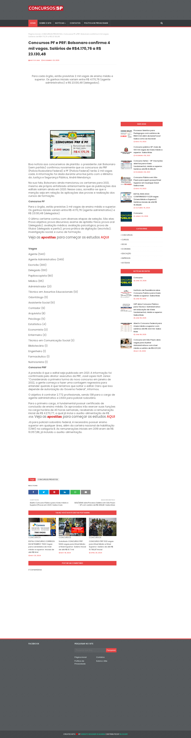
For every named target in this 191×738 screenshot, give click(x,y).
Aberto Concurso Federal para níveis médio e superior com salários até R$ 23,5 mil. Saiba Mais (148, 327)
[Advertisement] (72, 107)
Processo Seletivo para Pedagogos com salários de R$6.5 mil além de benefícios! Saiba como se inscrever (147, 134)
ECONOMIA (126, 249)
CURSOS (125, 239)
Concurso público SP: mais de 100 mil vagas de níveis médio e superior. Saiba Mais (148, 150)
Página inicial (34, 34)
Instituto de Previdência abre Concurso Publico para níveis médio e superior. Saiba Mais (147, 293)
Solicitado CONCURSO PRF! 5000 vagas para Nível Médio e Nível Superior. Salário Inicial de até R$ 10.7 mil (72, 545)
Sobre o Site (101, 661)
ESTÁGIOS (126, 263)
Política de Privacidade (80, 662)
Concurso (138, 213)
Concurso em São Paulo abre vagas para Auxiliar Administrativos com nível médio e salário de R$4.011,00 (147, 344)
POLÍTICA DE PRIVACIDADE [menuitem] (96, 23)
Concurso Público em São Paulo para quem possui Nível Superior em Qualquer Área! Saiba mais (147, 181)
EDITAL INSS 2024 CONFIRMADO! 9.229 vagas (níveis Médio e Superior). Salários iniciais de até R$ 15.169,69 (146, 199)
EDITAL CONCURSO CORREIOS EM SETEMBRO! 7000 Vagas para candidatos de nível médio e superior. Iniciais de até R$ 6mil (41, 547)
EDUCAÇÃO (126, 253)
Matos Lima (35, 60)
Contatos (100, 657)
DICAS (124, 244)
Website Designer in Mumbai (93, 734)
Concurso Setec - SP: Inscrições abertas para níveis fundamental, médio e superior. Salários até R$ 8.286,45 (148, 165)
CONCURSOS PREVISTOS (52, 34)
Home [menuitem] (33, 23)
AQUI (105, 237)
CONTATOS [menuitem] (75, 23)
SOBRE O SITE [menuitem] (45, 23)
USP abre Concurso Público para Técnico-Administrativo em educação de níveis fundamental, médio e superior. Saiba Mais (148, 309)
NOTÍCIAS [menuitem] (59, 23)
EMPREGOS (126, 258)
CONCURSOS (127, 235)
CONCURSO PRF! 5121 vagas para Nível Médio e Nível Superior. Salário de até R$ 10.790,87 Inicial (101, 545)
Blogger (124, 734)
